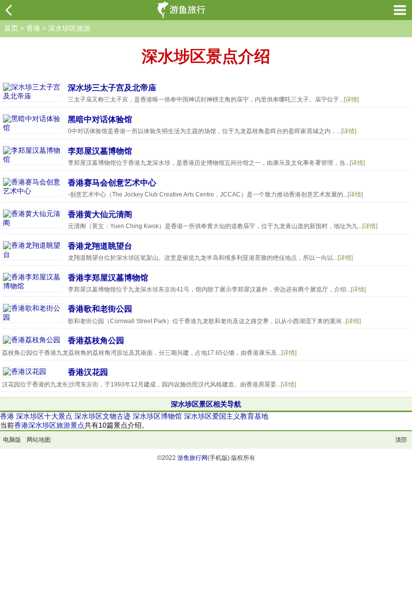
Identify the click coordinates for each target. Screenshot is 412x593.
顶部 (401, 439)
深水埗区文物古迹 (102, 416)
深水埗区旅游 (69, 28)
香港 (33, 28)
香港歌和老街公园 (100, 309)
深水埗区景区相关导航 (206, 404)
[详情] (351, 99)
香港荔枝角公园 (96, 340)
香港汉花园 (88, 372)
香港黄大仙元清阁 (100, 214)
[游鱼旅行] (182, 10)
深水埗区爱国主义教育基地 (226, 416)
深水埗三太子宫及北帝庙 (112, 87)
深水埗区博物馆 (157, 416)
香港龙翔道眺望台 (100, 246)
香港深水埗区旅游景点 (49, 425)
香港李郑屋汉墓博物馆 (108, 277)
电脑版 (12, 439)
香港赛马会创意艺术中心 (112, 182)
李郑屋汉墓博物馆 (100, 151)
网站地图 (39, 439)
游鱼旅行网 (192, 457)
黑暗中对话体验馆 (100, 119)
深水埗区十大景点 (44, 416)
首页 (11, 28)
